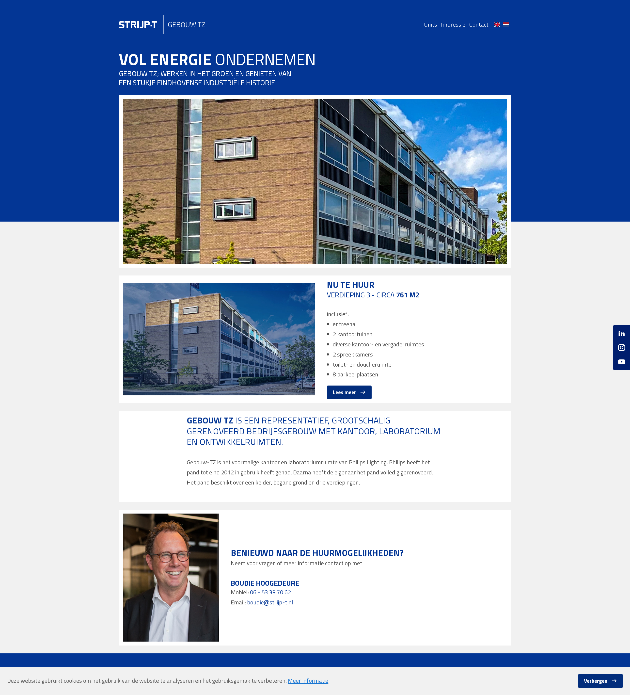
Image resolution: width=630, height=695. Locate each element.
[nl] (506, 24)
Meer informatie (308, 680)
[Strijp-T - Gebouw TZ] (162, 24)
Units (430, 24)
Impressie (453, 24)
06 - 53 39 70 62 (270, 592)
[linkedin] (621, 335)
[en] (497, 24)
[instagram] (621, 347)
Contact (478, 24)
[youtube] (621, 360)
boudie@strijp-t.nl (270, 602)
